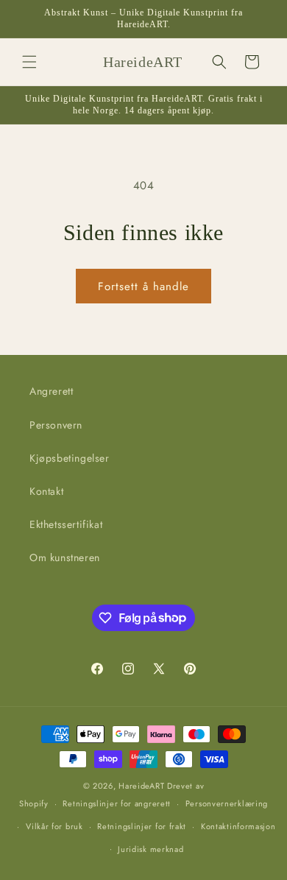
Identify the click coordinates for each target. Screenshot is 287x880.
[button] (29, 62)
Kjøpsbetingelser (69, 458)
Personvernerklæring (226, 803)
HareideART (141, 786)
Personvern (55, 425)
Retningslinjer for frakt (141, 826)
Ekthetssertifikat (65, 524)
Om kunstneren (64, 557)
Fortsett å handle (143, 286)
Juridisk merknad (150, 849)
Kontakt (46, 491)
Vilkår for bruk (54, 826)
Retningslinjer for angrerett (117, 803)
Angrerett (51, 391)
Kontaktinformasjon (238, 826)
